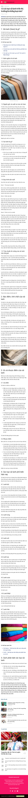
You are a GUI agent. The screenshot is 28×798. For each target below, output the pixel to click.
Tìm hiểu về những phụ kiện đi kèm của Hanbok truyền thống (15, 715)
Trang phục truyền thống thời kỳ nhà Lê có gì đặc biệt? (15, 758)
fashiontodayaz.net (12, 796)
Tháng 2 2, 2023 (4, 14)
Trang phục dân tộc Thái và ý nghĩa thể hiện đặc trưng (10, 753)
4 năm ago (10, 705)
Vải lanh (3, 16)
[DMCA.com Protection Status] (20, 796)
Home (2, 6)
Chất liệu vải (6, 6)
